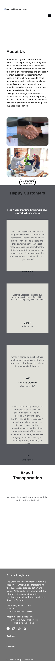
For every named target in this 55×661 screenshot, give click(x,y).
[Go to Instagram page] (13, 628)
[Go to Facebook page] (8, 628)
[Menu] (49, 15)
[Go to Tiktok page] (19, 628)
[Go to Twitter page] (25, 628)
